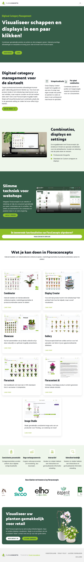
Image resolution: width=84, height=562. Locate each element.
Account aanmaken (30, 538)
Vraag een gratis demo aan (42, 236)
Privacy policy (62, 553)
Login (18, 53)
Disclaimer (79, 557)
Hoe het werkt (8, 109)
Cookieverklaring (51, 553)
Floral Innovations (34, 555)
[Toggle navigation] (80, 3)
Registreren (8, 53)
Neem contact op (13, 538)
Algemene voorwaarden (75, 553)
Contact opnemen (10, 215)
